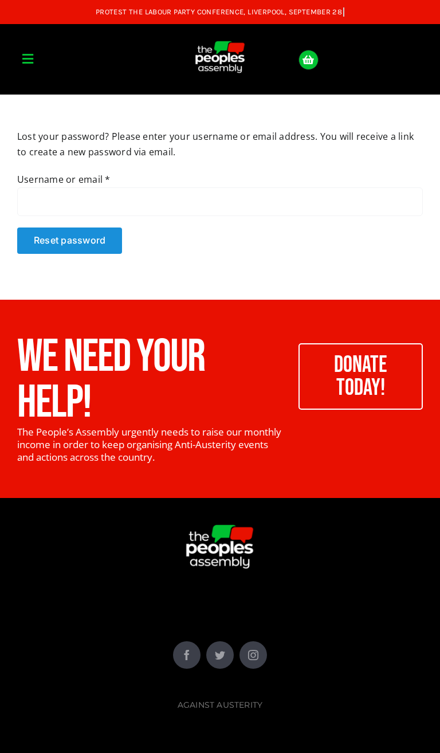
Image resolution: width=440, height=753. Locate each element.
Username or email (64, 179)
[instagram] (253, 655)
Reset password (69, 240)
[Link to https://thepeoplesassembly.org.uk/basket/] (308, 60)
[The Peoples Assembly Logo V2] (219, 34)
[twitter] (220, 655)
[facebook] (187, 655)
